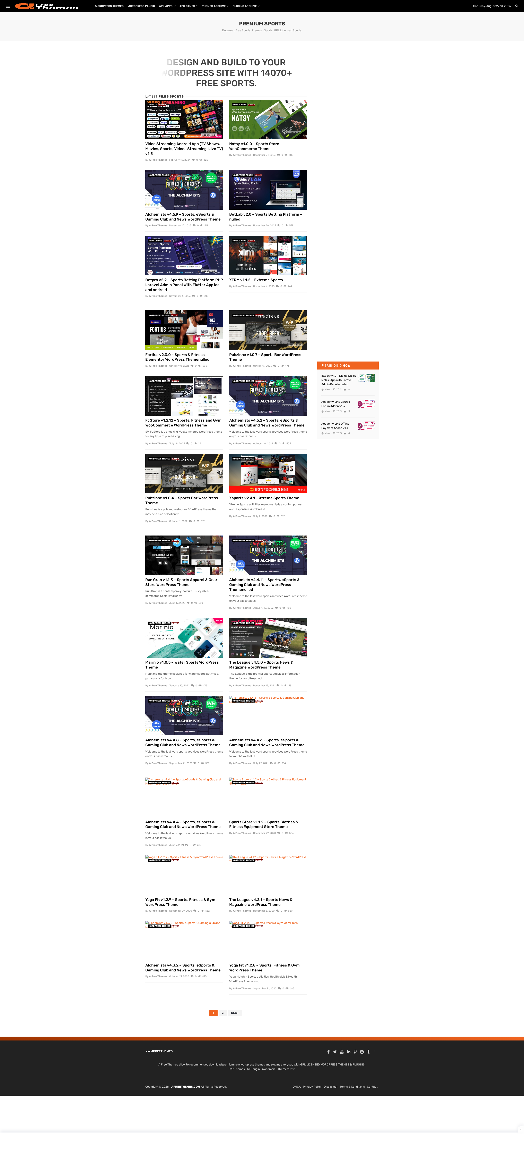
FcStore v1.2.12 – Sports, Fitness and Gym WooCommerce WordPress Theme (183, 423)
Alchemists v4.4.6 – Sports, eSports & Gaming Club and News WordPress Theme (267, 742)
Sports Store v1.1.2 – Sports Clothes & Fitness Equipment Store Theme (263, 824)
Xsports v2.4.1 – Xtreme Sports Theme (264, 498)
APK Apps (166, 6)
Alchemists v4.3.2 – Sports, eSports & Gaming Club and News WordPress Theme (183, 967)
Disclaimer (331, 1086)
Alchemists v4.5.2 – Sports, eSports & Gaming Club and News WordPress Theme (267, 423)
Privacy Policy (312, 1086)
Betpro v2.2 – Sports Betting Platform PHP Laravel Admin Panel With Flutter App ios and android (184, 285)
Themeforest (286, 1069)
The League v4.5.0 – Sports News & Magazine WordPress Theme (261, 665)
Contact (372, 1086)
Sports (153, 104)
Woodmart (268, 1069)
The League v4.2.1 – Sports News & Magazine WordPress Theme (260, 902)
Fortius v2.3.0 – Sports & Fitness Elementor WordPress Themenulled (177, 357)
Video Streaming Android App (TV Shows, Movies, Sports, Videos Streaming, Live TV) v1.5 (184, 149)
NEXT (235, 1013)
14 (348, 433)
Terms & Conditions (352, 1086)
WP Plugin (253, 1069)
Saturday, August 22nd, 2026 (492, 6)
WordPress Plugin (141, 6)
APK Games (187, 6)
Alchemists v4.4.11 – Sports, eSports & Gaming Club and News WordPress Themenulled (264, 585)
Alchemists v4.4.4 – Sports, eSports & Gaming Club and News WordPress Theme (183, 824)
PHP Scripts (155, 241)
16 (348, 389)
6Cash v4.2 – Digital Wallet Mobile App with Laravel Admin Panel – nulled (338, 380)
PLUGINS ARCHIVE (245, 6)
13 (348, 411)
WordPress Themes (109, 6)
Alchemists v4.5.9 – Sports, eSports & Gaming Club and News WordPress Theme (183, 217)
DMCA (297, 1086)
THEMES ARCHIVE (214, 6)
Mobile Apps (239, 104)
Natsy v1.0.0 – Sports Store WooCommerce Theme (254, 146)
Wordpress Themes (243, 315)
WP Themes (237, 1069)
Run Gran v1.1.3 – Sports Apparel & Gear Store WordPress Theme (181, 582)
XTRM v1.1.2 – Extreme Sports (256, 280)
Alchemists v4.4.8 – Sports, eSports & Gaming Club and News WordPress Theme (183, 742)
